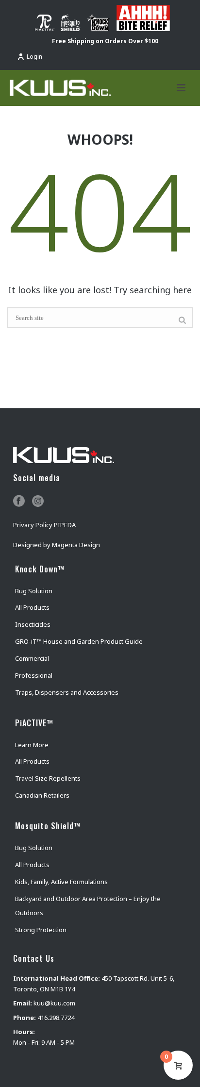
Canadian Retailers (42, 795)
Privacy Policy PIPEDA (44, 524)
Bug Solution (33, 590)
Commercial (32, 658)
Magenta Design (76, 544)
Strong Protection (41, 929)
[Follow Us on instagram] (38, 501)
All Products (32, 607)
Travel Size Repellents (48, 778)
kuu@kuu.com (54, 1003)
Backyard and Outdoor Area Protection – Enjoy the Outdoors (88, 906)
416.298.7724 (55, 1017)
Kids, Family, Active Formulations (61, 881)
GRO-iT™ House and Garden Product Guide (79, 641)
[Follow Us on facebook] (19, 501)
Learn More (32, 744)
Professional (33, 675)
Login (34, 56)
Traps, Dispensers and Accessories (66, 692)
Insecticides (32, 624)
